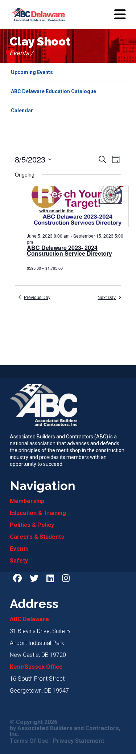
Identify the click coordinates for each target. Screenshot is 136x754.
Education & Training (38, 513)
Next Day (107, 297)
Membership (27, 501)
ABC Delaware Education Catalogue (53, 91)
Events (19, 548)
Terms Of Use (29, 741)
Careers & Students (37, 536)
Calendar (22, 110)
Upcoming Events (32, 72)
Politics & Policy (32, 524)
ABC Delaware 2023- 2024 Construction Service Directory (69, 251)
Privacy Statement (78, 741)
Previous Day (37, 297)
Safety (19, 560)
